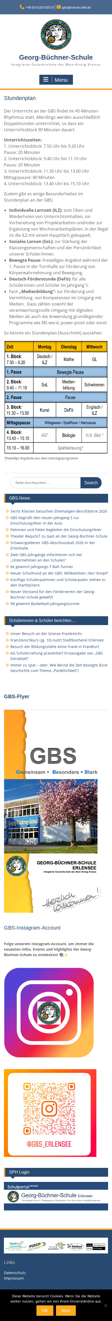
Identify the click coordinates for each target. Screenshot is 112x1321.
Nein (65, 1310)
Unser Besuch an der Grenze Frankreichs (46, 633)
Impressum (14, 1278)
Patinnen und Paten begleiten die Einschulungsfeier (56, 529)
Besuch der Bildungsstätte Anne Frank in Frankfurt (54, 646)
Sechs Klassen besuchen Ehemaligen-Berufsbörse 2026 (58, 511)
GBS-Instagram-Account (32, 928)
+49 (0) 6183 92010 (40, 7)
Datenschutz (15, 1272)
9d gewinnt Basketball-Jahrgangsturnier (45, 603)
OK (45, 1310)
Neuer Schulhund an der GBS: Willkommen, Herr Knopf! (59, 573)
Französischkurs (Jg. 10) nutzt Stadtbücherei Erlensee (57, 640)
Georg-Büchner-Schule (56, 57)
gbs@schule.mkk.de (76, 7)
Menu (61, 80)
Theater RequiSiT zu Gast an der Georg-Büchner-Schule (59, 536)
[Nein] (105, 1305)
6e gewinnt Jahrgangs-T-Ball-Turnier (41, 566)
